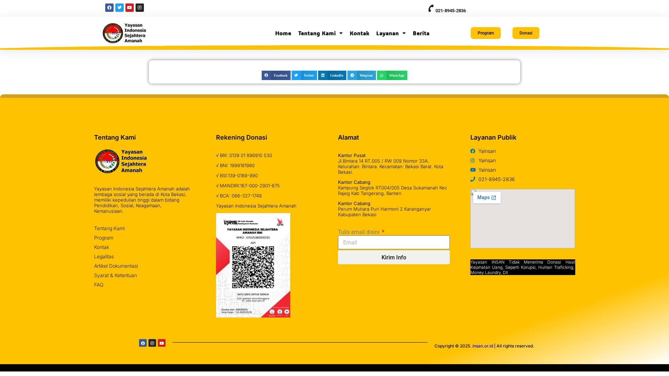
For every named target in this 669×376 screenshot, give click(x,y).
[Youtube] (162, 343)
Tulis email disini (359, 232)
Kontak (359, 33)
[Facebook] (143, 343)
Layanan (387, 33)
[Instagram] (152, 343)
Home (283, 33)
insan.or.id (482, 345)
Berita (421, 33)
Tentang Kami (317, 33)
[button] (276, 75)
